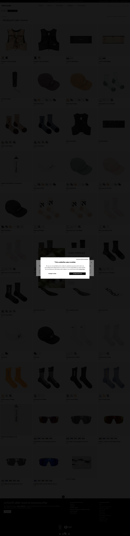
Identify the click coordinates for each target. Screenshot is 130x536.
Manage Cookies (52, 273)
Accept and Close (77, 273)
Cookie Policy (82, 269)
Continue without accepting (82, 259)
